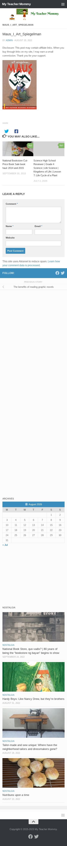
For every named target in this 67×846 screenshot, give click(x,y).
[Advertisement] (26, 315)
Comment (12, 204)
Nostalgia (8, 645)
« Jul (5, 544)
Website (10, 237)
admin (9, 40)
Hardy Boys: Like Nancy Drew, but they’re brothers (33, 698)
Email (38, 226)
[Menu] (63, 4)
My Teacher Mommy (16, 4)
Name (9, 226)
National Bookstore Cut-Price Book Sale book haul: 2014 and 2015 (15, 164)
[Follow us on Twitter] (63, 273)
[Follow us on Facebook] (57, 273)
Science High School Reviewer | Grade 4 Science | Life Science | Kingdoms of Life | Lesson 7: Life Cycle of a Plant (47, 168)
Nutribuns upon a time (15, 795)
